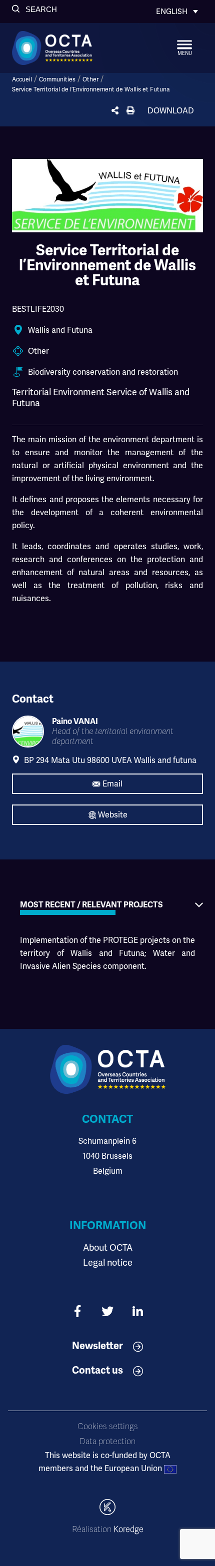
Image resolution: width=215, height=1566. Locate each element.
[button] (34, 9)
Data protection (108, 1442)
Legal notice (107, 1262)
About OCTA (107, 1247)
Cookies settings (108, 1427)
